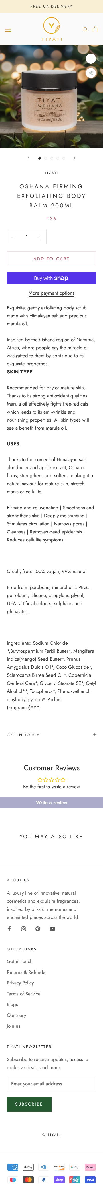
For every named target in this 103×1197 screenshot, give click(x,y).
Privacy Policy (20, 982)
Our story (16, 1015)
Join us (13, 1025)
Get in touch (23, 735)
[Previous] (29, 158)
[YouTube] (52, 928)
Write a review (51, 802)
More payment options (51, 292)
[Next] (74, 158)
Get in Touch (20, 961)
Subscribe (29, 1104)
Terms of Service (24, 993)
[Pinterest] (37, 928)
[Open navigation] (8, 29)
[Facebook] (9, 928)
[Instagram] (23, 928)
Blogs (12, 1004)
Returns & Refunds (26, 972)
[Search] (85, 29)
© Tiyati (51, 1134)
